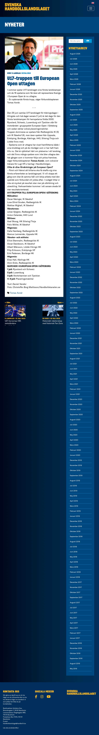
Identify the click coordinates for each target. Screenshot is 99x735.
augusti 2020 (75, 419)
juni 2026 (74, 64)
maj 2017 (73, 618)
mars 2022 (74, 323)
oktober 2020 (75, 409)
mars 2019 (74, 506)
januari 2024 (75, 211)
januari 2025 (75, 150)
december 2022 (76, 277)
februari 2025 (75, 145)
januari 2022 (75, 333)
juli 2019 (73, 486)
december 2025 (76, 94)
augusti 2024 (75, 176)
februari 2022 (75, 328)
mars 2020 (74, 445)
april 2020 (74, 440)
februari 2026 (75, 84)
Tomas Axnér (16, 292)
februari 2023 (75, 267)
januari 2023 (75, 272)
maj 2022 (73, 313)
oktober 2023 (75, 226)
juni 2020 (74, 430)
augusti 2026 (75, 54)
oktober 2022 (75, 287)
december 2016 (76, 643)
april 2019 (74, 501)
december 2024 (76, 155)
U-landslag (16, 73)
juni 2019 (73, 491)
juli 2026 (73, 59)
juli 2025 (73, 120)
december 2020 (76, 399)
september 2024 (76, 171)
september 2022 (76, 292)
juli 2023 (73, 242)
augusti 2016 (75, 663)
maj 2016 (73, 668)
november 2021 (76, 343)
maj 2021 (73, 374)
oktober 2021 (75, 348)
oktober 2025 (75, 104)
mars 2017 (74, 628)
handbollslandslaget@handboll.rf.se (14, 723)
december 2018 (76, 521)
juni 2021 (73, 369)
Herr (9, 73)
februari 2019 (75, 511)
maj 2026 (73, 69)
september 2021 (76, 353)
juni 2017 (73, 613)
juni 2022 (74, 308)
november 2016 (76, 648)
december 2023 (76, 216)
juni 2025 (74, 125)
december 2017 (76, 582)
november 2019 (76, 465)
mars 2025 (74, 140)
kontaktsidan (7, 704)
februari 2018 (75, 572)
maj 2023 (73, 252)
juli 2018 (73, 547)
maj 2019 (73, 496)
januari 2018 (75, 577)
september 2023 (76, 231)
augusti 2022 (75, 298)
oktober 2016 (75, 653)
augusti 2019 (75, 480)
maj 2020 (73, 435)
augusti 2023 (75, 237)
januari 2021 (75, 394)
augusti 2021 (75, 359)
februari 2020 (75, 450)
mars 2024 (74, 201)
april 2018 (74, 562)
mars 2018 (74, 567)
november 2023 (76, 221)
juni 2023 (74, 247)
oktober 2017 (75, 592)
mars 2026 (74, 79)
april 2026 (74, 74)
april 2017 (74, 623)
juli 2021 (73, 364)
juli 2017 (73, 608)
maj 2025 (73, 130)
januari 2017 (75, 638)
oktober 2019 (75, 470)
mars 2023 (74, 262)
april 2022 (74, 318)
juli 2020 (73, 425)
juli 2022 (73, 303)
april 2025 (74, 135)
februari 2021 (75, 389)
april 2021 (74, 379)
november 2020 (76, 404)
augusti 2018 (75, 541)
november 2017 (76, 587)
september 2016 (76, 658)
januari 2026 (75, 89)
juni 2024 (74, 186)
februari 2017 (75, 633)
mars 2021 (74, 384)
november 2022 (76, 282)
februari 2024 (75, 206)
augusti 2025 (75, 115)
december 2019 (76, 460)
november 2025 (76, 99)
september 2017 (76, 597)
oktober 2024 (75, 165)
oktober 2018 (75, 531)
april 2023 (74, 257)
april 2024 (74, 196)
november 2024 (76, 160)
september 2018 (76, 536)
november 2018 (76, 526)
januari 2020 (75, 455)
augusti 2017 (75, 602)
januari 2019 (75, 516)
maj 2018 (73, 557)
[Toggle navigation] (90, 8)
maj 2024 (73, 191)
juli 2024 (73, 181)
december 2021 (76, 338)
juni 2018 (73, 552)
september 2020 (76, 414)
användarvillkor (14, 728)
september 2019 (76, 475)
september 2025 (76, 110)
